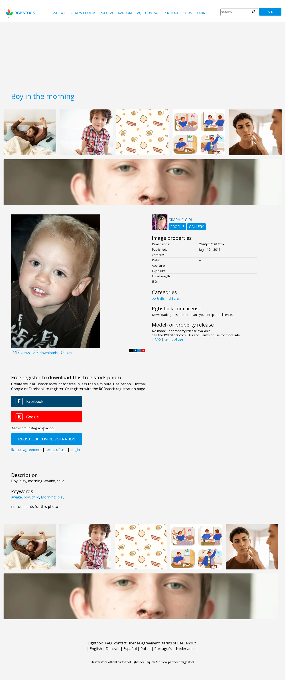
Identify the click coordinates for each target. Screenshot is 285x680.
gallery (196, 226)
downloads (49, 352)
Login (200, 13)
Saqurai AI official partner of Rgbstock (170, 662)
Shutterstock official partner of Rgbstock (117, 662)
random (125, 13)
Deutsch (113, 648)
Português (163, 648)
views (25, 352)
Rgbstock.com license (176, 308)
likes (68, 352)
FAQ (138, 13)
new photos (85, 13)
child (35, 497)
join (270, 12)
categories (61, 13)
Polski (145, 648)
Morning (48, 497)
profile (177, 226)
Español (130, 648)
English (96, 648)
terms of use (173, 339)
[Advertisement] (142, 55)
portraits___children (166, 298)
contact (152, 13)
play (60, 497)
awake (16, 497)
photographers (178, 13)
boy (27, 497)
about (191, 643)
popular (107, 13)
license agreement (144, 643)
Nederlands (185, 648)
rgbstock (24, 13)
